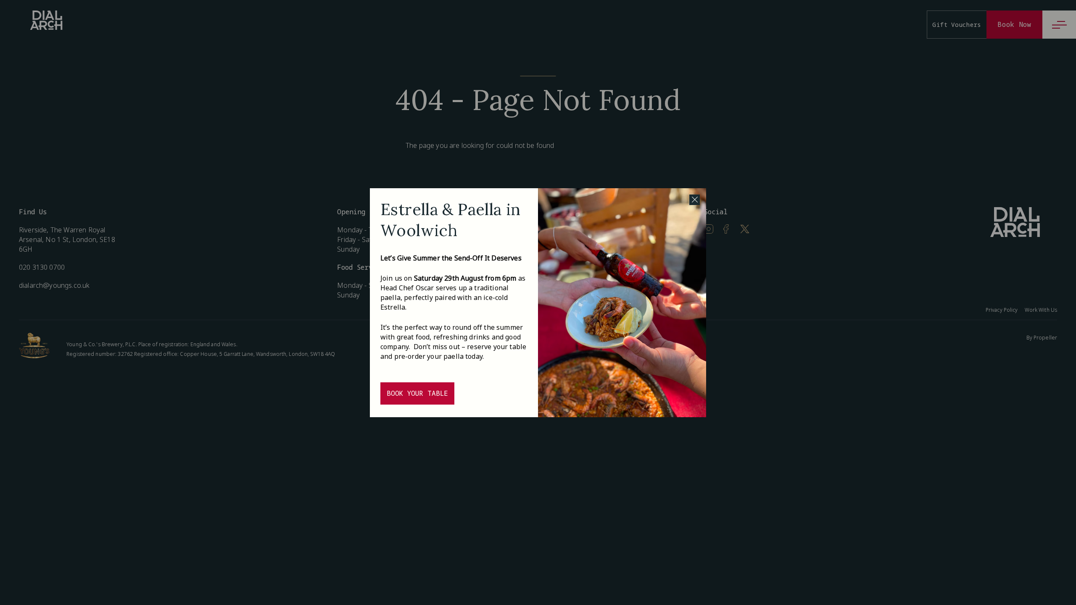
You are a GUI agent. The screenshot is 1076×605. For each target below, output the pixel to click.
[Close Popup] (694, 200)
